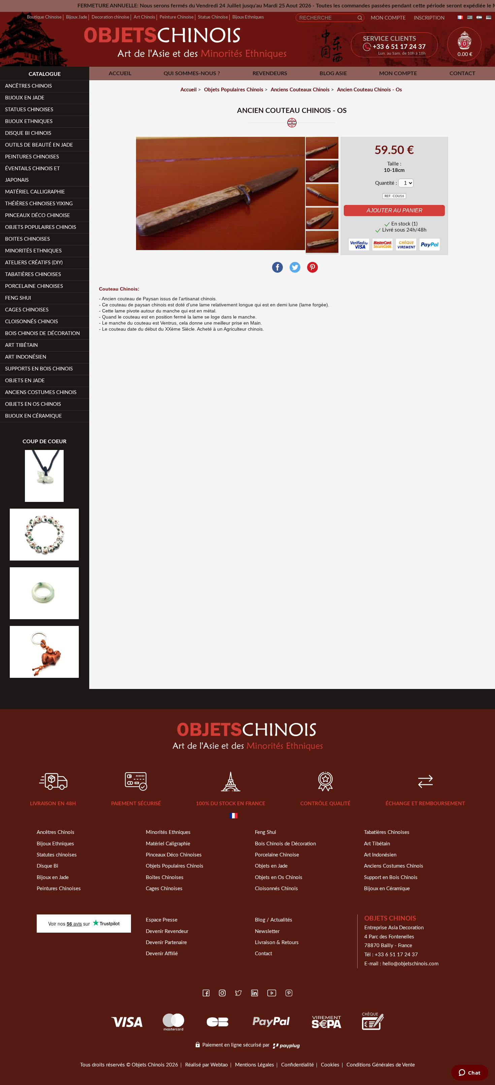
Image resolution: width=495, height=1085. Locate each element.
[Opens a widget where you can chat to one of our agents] (469, 1073)
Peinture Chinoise (177, 17)
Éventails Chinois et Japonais (32, 174)
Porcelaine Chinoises (34, 286)
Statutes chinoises (57, 854)
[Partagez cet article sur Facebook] (277, 267)
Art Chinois (144, 17)
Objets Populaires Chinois (40, 227)
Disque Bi (47, 866)
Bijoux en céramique (33, 416)
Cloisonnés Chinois (31, 321)
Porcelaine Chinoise (277, 854)
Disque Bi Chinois (28, 133)
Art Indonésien (25, 357)
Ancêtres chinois (28, 86)
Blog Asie (333, 73)
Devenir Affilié (162, 953)
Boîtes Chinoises (165, 877)
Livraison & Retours (277, 942)
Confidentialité (297, 1064)
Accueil (120, 73)
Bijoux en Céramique (387, 888)
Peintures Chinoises (32, 156)
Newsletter (267, 931)
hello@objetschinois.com (410, 963)
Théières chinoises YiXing (39, 203)
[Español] (478, 17)
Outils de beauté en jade (39, 145)
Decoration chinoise (110, 17)
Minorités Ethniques (33, 250)
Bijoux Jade (76, 17)
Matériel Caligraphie (168, 843)
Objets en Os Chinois (33, 404)
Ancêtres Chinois (55, 832)
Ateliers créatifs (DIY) (34, 262)
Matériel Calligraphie (35, 191)
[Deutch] (487, 17)
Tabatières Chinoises (33, 274)
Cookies (330, 1064)
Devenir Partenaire (166, 942)
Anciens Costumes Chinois (40, 392)
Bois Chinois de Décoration (42, 333)
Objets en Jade (25, 380)
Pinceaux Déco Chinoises (174, 854)
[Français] (459, 17)
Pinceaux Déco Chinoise (37, 215)
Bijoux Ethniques (248, 17)
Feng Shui (18, 298)
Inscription (429, 18)
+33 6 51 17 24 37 (396, 954)
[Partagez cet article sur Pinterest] (312, 267)
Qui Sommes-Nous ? (192, 73)
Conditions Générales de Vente (380, 1064)
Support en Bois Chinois (391, 877)
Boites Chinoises (27, 239)
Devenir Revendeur (167, 931)
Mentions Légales (254, 1064)
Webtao (219, 1064)
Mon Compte (388, 18)
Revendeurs (270, 73)
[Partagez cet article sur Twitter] (295, 267)
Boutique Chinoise (44, 17)
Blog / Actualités (273, 920)
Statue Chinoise (213, 17)
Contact (462, 73)
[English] (468, 17)
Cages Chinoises (26, 309)
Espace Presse (161, 920)
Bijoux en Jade (24, 97)
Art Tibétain (21, 345)
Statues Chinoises (29, 109)
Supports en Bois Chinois (39, 368)
